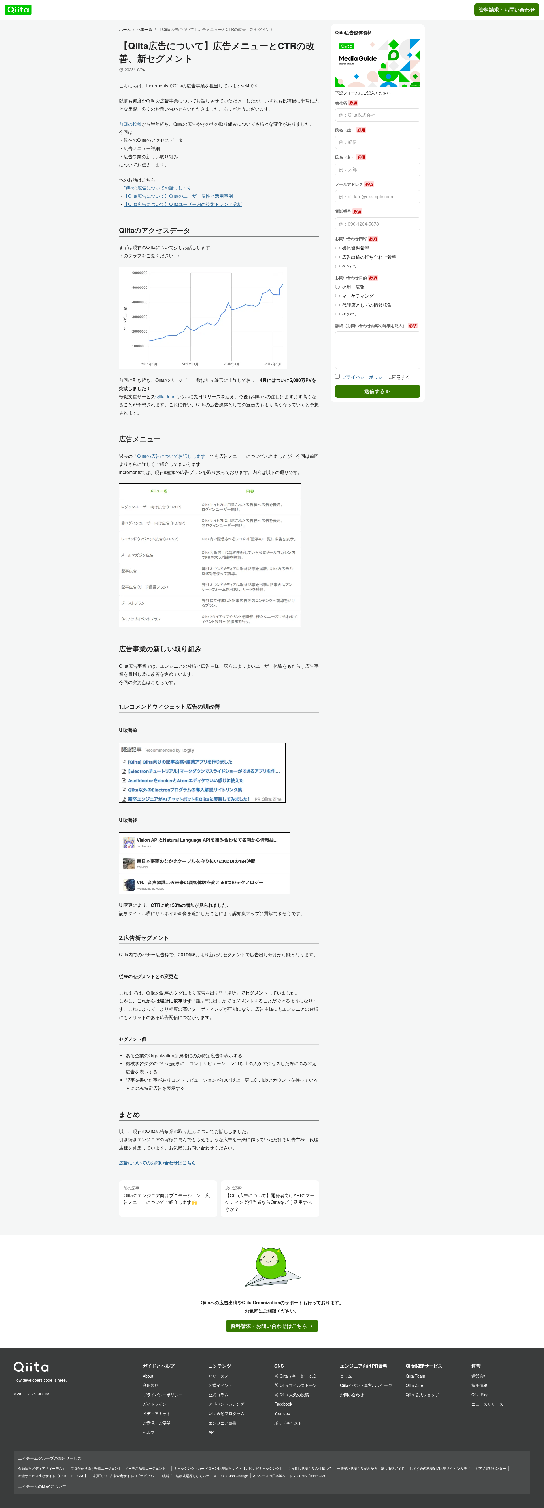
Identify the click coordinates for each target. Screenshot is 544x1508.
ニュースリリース (487, 1404)
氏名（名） (350, 157)
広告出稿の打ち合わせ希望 (369, 257)
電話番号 (348, 211)
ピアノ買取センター (490, 1468)
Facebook (283, 1404)
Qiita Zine (414, 1385)
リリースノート (222, 1376)
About (148, 1376)
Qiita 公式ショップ (422, 1394)
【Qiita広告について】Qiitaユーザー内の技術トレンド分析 (183, 204)
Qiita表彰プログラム (227, 1413)
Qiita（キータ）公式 (298, 1376)
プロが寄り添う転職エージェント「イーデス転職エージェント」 (120, 1468)
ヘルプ (149, 1432)
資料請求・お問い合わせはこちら (269, 1326)
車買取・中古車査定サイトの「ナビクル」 (125, 1475)
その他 (349, 266)
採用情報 (479, 1385)
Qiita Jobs (165, 396)
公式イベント (220, 1385)
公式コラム (218, 1394)
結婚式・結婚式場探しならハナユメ (189, 1475)
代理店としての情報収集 (367, 305)
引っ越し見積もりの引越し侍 (310, 1468)
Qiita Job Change (234, 1475)
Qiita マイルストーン (298, 1385)
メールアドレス (354, 184)
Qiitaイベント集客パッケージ (366, 1385)
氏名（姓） (350, 129)
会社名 (346, 102)
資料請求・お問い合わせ (507, 9)
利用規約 (151, 1385)
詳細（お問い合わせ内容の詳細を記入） (376, 325)
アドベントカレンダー (228, 1404)
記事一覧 (144, 29)
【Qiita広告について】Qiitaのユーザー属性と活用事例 (178, 196)
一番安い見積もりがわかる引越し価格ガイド (371, 1468)
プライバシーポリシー (364, 377)
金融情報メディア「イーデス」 (42, 1468)
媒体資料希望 (355, 248)
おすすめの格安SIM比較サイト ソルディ (440, 1468)
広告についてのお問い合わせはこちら (157, 1162)
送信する (374, 391)
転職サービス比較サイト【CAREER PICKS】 (53, 1475)
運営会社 (479, 1376)
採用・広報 (353, 286)
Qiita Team (415, 1376)
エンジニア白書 (222, 1423)
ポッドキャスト (288, 1423)
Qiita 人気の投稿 (294, 1394)
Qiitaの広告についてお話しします (158, 187)
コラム (346, 1376)
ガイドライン (155, 1404)
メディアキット (157, 1413)
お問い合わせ (352, 1394)
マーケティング (358, 295)
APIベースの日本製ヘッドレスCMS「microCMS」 (291, 1475)
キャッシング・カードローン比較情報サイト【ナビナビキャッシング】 (228, 1468)
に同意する (376, 377)
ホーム (125, 29)
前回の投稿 (130, 124)
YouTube (282, 1413)
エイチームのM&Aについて (42, 1486)
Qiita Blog (480, 1394)
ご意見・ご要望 (157, 1423)
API (212, 1432)
